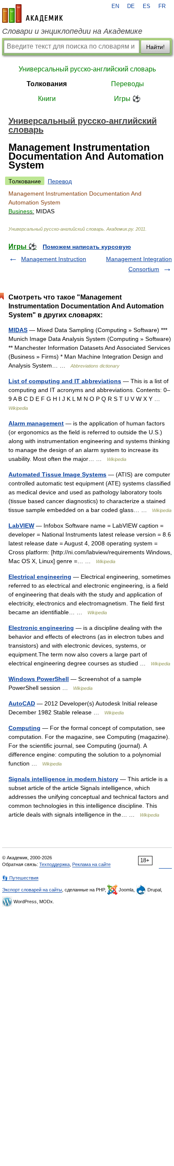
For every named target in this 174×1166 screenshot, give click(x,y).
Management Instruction (53, 259)
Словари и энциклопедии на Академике (72, 31)
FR (162, 6)
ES (146, 6)
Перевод (60, 181)
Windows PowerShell (38, 679)
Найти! (155, 47)
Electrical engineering (39, 576)
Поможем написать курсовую (87, 246)
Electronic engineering (41, 627)
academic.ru (32, 13)
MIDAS (17, 330)
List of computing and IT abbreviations (64, 381)
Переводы (127, 83)
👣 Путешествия (20, 877)
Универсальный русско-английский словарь (87, 69)
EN (115, 6)
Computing (24, 728)
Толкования (47, 83)
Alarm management (36, 423)
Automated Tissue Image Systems (57, 474)
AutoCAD (21, 703)
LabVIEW (21, 525)
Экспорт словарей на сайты (32, 889)
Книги (47, 98)
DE (131, 6)
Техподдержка (54, 864)
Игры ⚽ (127, 98)
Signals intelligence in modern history (63, 779)
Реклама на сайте (91, 864)
